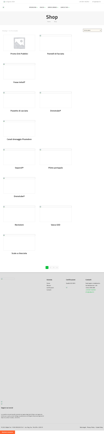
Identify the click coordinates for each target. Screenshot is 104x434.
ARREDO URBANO (52, 7)
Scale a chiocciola (19, 253)
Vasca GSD (55, 224)
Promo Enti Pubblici (19, 53)
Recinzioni (19, 224)
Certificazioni (50, 288)
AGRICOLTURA (64, 7)
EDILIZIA (42, 7)
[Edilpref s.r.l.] (3, 7)
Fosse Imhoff (19, 82)
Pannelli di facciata (55, 53)
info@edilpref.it (96, 2)
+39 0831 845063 (84, 2)
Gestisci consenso (7, 432)
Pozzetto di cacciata (19, 110)
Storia (48, 283)
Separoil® (19, 167)
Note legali (83, 427)
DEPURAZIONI (32, 7)
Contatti (49, 290)
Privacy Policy (91, 427)
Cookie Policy (99, 427)
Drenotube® (55, 110)
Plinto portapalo (55, 167)
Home (49, 22)
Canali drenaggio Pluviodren (19, 139)
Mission (49, 285)
